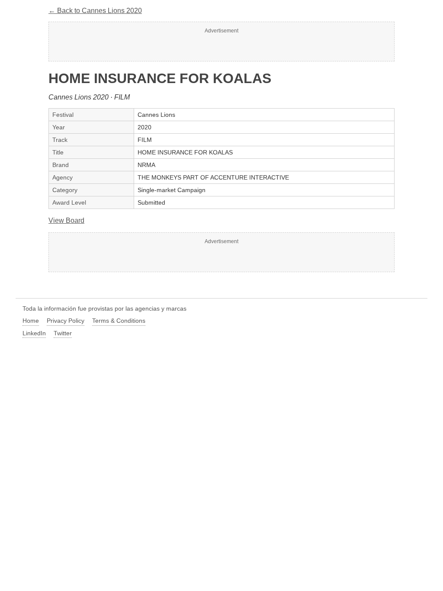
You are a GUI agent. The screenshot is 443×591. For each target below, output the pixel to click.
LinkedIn (34, 333)
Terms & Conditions (118, 320)
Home (30, 320)
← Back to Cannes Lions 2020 (95, 10)
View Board (66, 220)
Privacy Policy (65, 320)
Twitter (63, 333)
